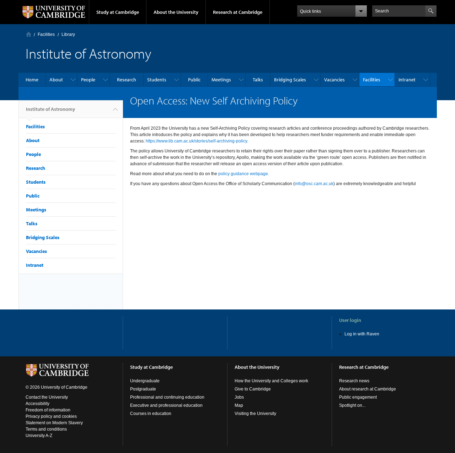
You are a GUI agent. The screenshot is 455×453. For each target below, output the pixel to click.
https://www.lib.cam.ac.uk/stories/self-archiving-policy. (197, 141)
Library (68, 34)
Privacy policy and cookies (51, 416)
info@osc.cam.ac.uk (314, 183)
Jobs (239, 397)
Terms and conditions (46, 429)
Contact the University (47, 397)
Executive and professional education (166, 405)
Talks (258, 79)
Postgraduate (143, 389)
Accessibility (37, 403)
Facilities (46, 34)
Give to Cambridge (253, 389)
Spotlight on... (352, 405)
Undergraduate (145, 380)
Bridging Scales (290, 79)
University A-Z (39, 435)
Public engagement (358, 397)
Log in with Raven (361, 333)
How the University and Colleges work (271, 380)
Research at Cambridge (237, 12)
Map (239, 405)
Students (156, 79)
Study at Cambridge (117, 12)
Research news (354, 380)
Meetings (221, 79)
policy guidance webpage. (243, 173)
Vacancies (334, 79)
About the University (176, 12)
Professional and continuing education (167, 397)
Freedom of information (48, 410)
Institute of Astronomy (50, 109)
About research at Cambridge (367, 389)
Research (126, 79)
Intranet (407, 79)
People (88, 79)
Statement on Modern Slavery (54, 422)
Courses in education (150, 413)
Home (29, 34)
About (56, 79)
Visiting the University (255, 413)
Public (194, 79)
